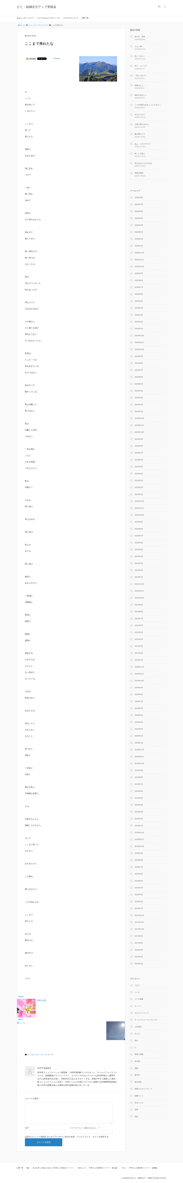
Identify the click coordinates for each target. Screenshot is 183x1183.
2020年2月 (139, 736)
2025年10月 (139, 267)
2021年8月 (139, 612)
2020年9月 (139, 688)
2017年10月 (139, 929)
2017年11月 (139, 922)
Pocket (57, 58)
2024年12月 (139, 336)
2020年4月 (139, 722)
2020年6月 (139, 708)
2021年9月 (139, 605)
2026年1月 (139, 246)
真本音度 (138, 1082)
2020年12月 (139, 667)
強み (136, 1040)
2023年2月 (139, 487)
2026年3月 (139, 232)
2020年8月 (139, 694)
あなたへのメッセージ (25, 18)
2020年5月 (139, 715)
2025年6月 (139, 294)
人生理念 (138, 1027)
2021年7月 (139, 619)
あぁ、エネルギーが (142, 144)
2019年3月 (139, 812)
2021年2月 (139, 653)
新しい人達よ (140, 154)
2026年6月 (139, 211)
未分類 (137, 1061)
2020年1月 (139, 743)
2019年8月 (139, 777)
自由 (136, 1116)
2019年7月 (139, 784)
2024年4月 (139, 391)
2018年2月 (139, 902)
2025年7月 (139, 287)
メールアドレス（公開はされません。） (85, 1128)
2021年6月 (139, 625)
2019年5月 (139, 798)
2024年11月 (139, 342)
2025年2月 (139, 322)
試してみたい (140, 56)
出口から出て (140, 115)
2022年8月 (139, 529)
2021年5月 (139, 632)
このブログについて (71, 18)
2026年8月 (139, 197)
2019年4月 (139, 805)
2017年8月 (139, 943)
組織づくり (139, 1096)
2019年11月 (139, 757)
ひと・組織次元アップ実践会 (36, 6)
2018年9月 (139, 853)
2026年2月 (139, 239)
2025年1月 (139, 329)
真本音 (137, 1075)
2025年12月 (139, 253)
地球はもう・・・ (142, 85)
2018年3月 (139, 895)
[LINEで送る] (31, 58)
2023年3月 (139, 480)
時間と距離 (139, 1054)
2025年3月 (139, 315)
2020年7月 (139, 701)
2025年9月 (139, 273)
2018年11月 (139, 839)
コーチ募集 (139, 999)
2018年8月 (139, 860)
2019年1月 (139, 826)
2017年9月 (139, 936)
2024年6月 (139, 377)
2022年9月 (139, 522)
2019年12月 (139, 750)
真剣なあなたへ (141, 95)
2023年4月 (139, 474)
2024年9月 (139, 356)
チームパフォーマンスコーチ (40, 1055)
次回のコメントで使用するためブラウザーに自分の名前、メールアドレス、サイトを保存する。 (68, 1137)
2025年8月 (139, 280)
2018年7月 (139, 867)
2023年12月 (139, 418)
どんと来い (139, 46)
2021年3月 (139, 646)
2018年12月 (139, 832)
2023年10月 (139, 432)
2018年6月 (139, 874)
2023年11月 (139, 425)
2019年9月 (139, 770)
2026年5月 (139, 218)
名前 (26, 1128)
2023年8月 (139, 446)
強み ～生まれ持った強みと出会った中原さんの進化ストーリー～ (50, 1168)
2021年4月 (139, 639)
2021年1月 (139, 660)
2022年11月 (139, 508)
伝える (137, 1034)
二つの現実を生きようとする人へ (148, 105)
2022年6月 (139, 543)
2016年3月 (139, 957)
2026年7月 (139, 204)
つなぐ (137, 985)
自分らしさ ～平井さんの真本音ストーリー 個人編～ (98, 1168)
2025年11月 (139, 260)
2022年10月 (139, 515)
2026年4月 (139, 225)
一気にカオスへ (141, 76)
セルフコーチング (142, 1013)
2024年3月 (139, 398)
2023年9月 (139, 439)
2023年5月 (139, 467)
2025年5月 (139, 301)
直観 (136, 1068)
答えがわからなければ (143, 163)
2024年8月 (139, 363)
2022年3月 (139, 563)
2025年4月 (139, 308)
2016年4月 (139, 950)
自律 (136, 1109)
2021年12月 (139, 584)
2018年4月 (139, 888)
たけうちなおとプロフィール (48, 18)
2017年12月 (139, 915)
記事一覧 (85, 18)
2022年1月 (139, 577)
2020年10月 (139, 681)
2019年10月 (139, 763)
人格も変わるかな (142, 124)
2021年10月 (139, 598)
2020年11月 (139, 674)
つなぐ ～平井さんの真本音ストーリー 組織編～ (139, 1168)
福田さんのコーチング (143, 1089)
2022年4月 (139, 556)
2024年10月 (139, 349)
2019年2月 (139, 819)
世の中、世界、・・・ (143, 37)
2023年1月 (139, 494)
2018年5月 (139, 881)
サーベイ (138, 1006)
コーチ (137, 992)
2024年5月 (139, 384)
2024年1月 (139, 411)
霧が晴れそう (140, 134)
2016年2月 (139, 964)
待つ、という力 (141, 66)
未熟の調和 (139, 173)
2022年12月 (139, 501)
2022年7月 (139, 536)
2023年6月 (139, 460)
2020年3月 (139, 729)
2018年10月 (139, 846)
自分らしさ (139, 1103)
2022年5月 (139, 550)
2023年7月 (139, 453)
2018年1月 (139, 908)
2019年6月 (139, 791)
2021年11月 (139, 591)
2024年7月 (139, 370)
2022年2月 (139, 570)
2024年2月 (139, 405)
